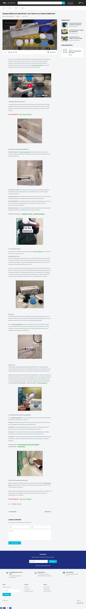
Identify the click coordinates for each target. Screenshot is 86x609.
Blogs (16, 7)
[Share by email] (16, 52)
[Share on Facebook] (9, 52)
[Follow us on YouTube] (82, 603)
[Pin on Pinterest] (11, 52)
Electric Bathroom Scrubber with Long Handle (28, 444)
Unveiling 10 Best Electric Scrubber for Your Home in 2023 (75, 37)
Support (23, 7)
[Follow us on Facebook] (78, 603)
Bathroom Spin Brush (37, 65)
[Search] (63, 3)
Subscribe (52, 561)
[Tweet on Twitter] (14, 52)
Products (9, 7)
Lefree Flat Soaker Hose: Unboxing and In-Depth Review (76, 31)
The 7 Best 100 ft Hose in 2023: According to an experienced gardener (75, 24)
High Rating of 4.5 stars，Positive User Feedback (33, 214)
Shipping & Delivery (29, 591)
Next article (47, 511)
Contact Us (27, 589)
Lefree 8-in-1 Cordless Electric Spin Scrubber (75, 51)
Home (4, 7)
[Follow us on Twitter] (80, 603)
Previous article (13, 511)
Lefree (70, 49)
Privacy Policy (46, 587)
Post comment (14, 542)
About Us (27, 587)
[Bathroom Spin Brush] (29, 131)
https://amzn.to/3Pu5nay (25, 114)
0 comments (52, 52)
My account (70, 3)
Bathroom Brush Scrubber (8, 16)
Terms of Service (47, 591)
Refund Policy (46, 589)
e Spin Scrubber (21, 446)
